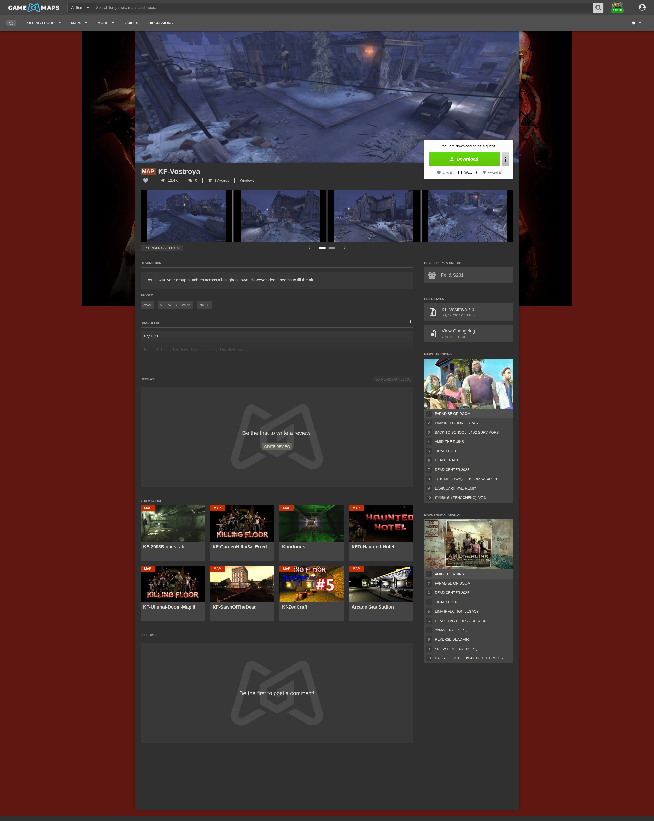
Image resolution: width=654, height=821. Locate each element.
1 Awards (221, 180)
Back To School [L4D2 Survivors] (467, 432)
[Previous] (309, 248)
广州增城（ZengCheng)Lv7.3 (460, 498)
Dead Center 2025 (452, 470)
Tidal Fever (446, 451)
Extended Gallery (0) (162, 248)
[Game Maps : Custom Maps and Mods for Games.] (34, 7)
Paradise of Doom (453, 414)
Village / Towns (175, 305)
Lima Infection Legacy (457, 423)
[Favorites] (11, 23)
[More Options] (505, 159)
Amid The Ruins (449, 441)
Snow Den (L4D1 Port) (456, 649)
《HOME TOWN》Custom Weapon (466, 479)
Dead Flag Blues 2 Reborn (461, 621)
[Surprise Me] (636, 23)
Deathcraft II (448, 460)
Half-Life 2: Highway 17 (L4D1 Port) (469, 658)
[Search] (598, 8)
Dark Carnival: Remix (455, 488)
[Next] (345, 248)
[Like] (146, 180)
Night (205, 305)
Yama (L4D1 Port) (451, 630)
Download (466, 159)
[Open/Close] (410, 322)
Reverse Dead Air (452, 639)
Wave (147, 305)
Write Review (277, 447)
